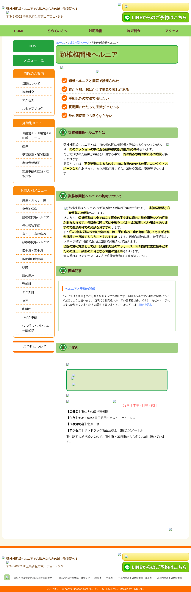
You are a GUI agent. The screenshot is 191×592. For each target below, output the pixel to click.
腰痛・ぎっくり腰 (34, 200)
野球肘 (26, 283)
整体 (25, 146)
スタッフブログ (32, 108)
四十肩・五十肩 (32, 250)
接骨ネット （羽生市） (92, 577)
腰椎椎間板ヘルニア (35, 217)
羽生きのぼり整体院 (69, 577)
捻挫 (25, 300)
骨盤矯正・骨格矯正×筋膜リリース (36, 136)
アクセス (172, 31)
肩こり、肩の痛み (34, 234)
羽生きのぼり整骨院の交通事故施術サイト (35, 577)
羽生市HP (111, 577)
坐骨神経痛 (29, 208)
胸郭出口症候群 (32, 259)
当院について (31, 83)
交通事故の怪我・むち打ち (35, 174)
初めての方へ (57, 31)
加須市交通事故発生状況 (169, 577)
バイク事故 (29, 317)
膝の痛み (28, 275)
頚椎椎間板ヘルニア (35, 242)
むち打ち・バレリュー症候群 (35, 328)
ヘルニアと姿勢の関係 (80, 288)
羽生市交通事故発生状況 (130, 577)
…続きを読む (144, 304)
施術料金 (133, 31)
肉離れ (26, 308)
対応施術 (95, 31)
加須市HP (150, 577)
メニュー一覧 (34, 60)
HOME (19, 31)
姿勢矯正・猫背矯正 (35, 154)
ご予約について (35, 346)
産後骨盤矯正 (31, 162)
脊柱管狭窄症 (31, 225)
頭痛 (25, 267)
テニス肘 (28, 292)
